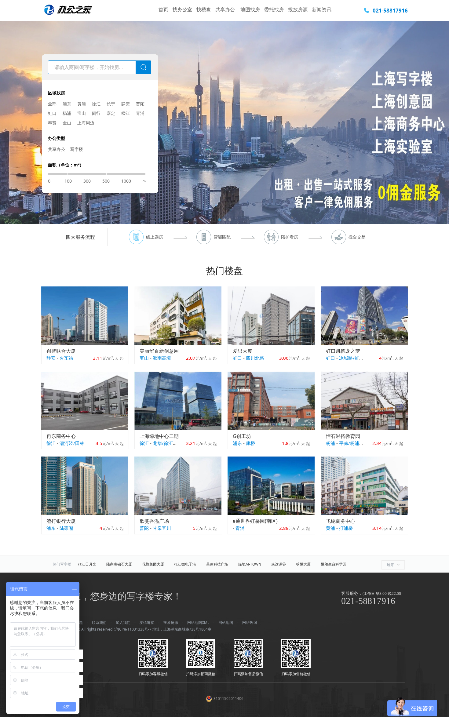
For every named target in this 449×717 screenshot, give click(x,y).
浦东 (67, 104)
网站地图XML (198, 622)
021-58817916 (390, 10)
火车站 (66, 358)
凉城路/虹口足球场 (358, 358)
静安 (125, 104)
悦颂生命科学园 (333, 564)
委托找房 (274, 9)
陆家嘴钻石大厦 (119, 564)
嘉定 (111, 113)
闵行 (96, 113)
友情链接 (147, 622)
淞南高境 (162, 358)
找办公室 (182, 9)
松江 (125, 113)
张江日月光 (87, 564)
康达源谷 (278, 564)
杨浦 (67, 113)
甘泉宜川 (162, 528)
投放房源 (298, 9)
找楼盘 (203, 9)
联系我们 (99, 622)
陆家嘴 (66, 528)
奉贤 (52, 123)
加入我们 (123, 622)
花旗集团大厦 (153, 564)
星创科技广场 (217, 564)
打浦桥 (346, 528)
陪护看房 (289, 237)
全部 (52, 104)
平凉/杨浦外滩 (353, 443)
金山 (67, 123)
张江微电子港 (185, 564)
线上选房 (154, 237)
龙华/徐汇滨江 (167, 443)
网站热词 (249, 622)
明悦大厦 (303, 564)
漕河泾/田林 (72, 443)
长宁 (111, 104)
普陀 (140, 104)
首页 (163, 9)
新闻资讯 (321, 9)
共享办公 (225, 9)
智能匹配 (222, 237)
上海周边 (85, 123)
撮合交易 (357, 237)
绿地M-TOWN (249, 564)
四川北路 (255, 358)
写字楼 (76, 149)
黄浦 (81, 104)
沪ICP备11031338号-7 (132, 629)
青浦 (140, 113)
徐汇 (96, 104)
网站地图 (225, 622)
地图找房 (250, 9)
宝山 (81, 113)
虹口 (52, 113)
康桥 (250, 443)
